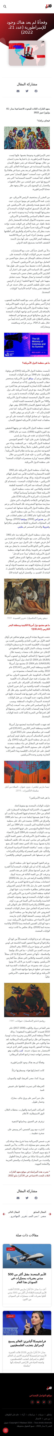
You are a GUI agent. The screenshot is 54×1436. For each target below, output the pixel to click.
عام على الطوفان (12, 1414)
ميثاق (30, 378)
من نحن (47, 1418)
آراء (23, 1414)
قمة (7, 965)
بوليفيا (23, 519)
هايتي (20, 527)
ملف (43, 323)
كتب (21, 1050)
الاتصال (38, 1418)
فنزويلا (46, 527)
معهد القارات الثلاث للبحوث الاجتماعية (32, 109)
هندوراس (39, 519)
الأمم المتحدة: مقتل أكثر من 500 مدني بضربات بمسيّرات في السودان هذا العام (27, 1278)
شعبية (47, 969)
